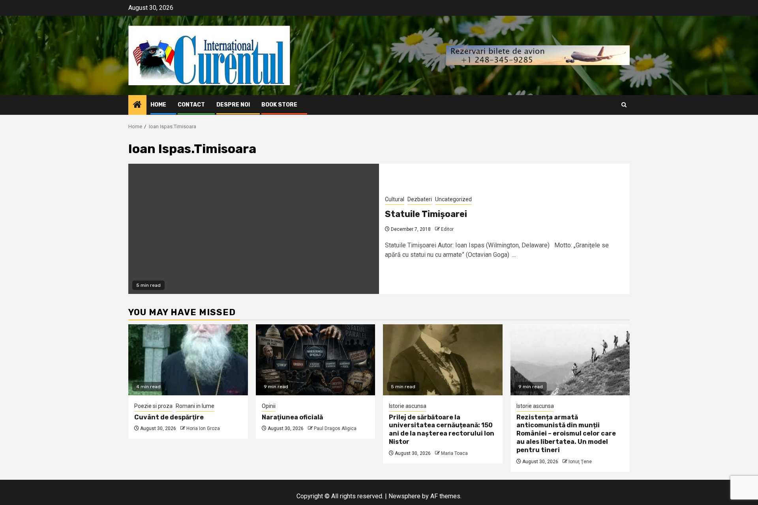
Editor (447, 229)
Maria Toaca (454, 453)
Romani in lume (195, 406)
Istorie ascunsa (407, 406)
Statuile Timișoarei (426, 214)
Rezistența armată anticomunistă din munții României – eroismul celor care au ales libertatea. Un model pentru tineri (566, 433)
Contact (191, 104)
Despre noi (233, 104)
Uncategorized (453, 199)
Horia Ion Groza (203, 428)
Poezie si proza (153, 406)
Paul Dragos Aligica (335, 428)
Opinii (269, 406)
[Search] (624, 104)
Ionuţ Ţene (580, 461)
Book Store (279, 104)
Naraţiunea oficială (292, 417)
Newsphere (404, 496)
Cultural (394, 199)
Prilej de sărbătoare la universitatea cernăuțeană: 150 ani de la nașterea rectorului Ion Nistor (441, 429)
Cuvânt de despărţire (169, 417)
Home (158, 104)
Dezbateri (419, 199)
